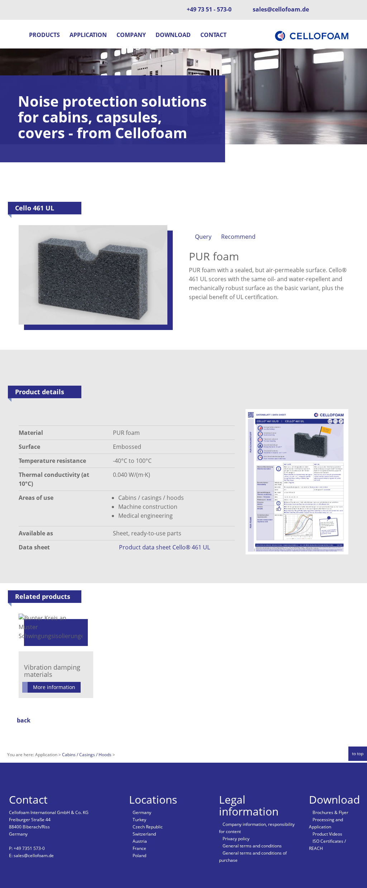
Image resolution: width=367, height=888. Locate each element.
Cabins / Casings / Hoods (87, 755)
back (23, 720)
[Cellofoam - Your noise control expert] (312, 35)
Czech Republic (148, 827)
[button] (17, 36)
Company (131, 35)
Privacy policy (236, 839)
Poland (139, 855)
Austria (140, 841)
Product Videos (327, 834)
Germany (142, 812)
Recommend (238, 237)
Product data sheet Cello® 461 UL (164, 547)
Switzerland (144, 834)
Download (173, 35)
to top (357, 753)
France (139, 848)
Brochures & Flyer (330, 812)
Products (44, 35)
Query (203, 237)
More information (54, 687)
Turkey (139, 820)
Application (88, 35)
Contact (213, 35)
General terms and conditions (252, 846)
